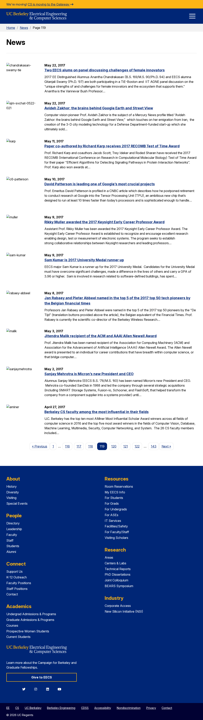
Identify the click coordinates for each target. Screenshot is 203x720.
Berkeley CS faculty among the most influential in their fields (96, 412)
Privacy (151, 708)
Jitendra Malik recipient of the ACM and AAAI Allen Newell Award (100, 336)
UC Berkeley (33, 708)
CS (17, 708)
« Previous (41, 446)
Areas (109, 557)
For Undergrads (116, 509)
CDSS (85, 708)
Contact (12, 594)
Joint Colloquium (116, 580)
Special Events (17, 503)
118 (90, 446)
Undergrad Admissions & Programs (31, 614)
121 (125, 446)
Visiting (11, 498)
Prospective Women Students (27, 631)
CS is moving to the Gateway (49, 4)
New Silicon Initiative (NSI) (124, 611)
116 (67, 446)
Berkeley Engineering (61, 708)
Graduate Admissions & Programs (30, 620)
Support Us (14, 571)
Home (10, 28)
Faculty (11, 535)
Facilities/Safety (116, 526)
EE (8, 708)
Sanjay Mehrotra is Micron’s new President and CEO (89, 374)
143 (153, 446)
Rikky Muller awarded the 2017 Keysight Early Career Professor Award (104, 222)
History (11, 486)
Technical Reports (118, 569)
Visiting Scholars (116, 538)
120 (113, 446)
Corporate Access (118, 606)
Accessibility (102, 708)
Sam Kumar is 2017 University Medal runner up (84, 260)
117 (79, 446)
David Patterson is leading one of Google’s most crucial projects (99, 184)
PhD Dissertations (117, 574)
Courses (12, 625)
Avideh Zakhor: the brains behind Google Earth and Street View (98, 108)
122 (137, 446)
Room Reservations (119, 486)
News (24, 28)
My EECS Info (115, 492)
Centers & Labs (115, 563)
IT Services (113, 521)
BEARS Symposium (119, 586)
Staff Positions (17, 589)
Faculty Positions (18, 583)
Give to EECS (41, 677)
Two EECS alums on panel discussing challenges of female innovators (104, 70)
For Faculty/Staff (117, 532)
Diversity (12, 492)
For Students (114, 498)
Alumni (11, 552)
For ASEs (111, 515)
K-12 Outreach (16, 577)
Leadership (14, 529)
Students (12, 546)
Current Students (18, 637)
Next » (168, 446)
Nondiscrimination (129, 708)
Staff (9, 540)
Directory (13, 523)
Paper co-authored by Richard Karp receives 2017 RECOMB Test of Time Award (112, 146)
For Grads (112, 503)
